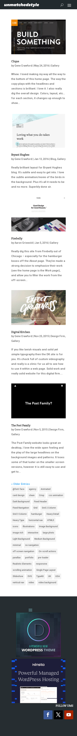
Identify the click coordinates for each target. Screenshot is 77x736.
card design (19, 495)
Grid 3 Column (20, 514)
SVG (30, 576)
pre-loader (43, 557)
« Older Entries (20, 484)
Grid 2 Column (49, 508)
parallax (17, 557)
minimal (17, 545)
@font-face (18, 489)
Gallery (55, 65)
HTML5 (50, 520)
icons (15, 526)
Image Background (48, 526)
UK (49, 576)
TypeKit (40, 576)
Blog (53, 159)
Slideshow (18, 576)
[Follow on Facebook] (48, 714)
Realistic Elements (22, 564)
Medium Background (44, 539)
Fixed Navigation (21, 508)
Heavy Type (18, 520)
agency (32, 489)
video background (47, 582)
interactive (33, 532)
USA (57, 576)
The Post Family (20, 425)
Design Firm (58, 336)
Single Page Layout (46, 570)
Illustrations (29, 526)
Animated (45, 489)
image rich (18, 532)
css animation (56, 495)
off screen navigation (23, 551)
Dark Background (21, 501)
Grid (35, 508)
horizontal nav (36, 520)
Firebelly (16, 238)
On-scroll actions (47, 551)
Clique (15, 61)
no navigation (32, 545)
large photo (48, 532)
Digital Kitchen (20, 332)
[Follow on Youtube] (68, 714)
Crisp (41, 495)
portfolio (29, 557)
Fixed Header (40, 501)
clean (32, 495)
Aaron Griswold (24, 242)
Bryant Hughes (20, 155)
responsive (41, 564)
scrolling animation (22, 570)
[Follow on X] (58, 714)
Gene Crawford (23, 65)
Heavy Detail (53, 514)
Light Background (21, 539)
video (31, 582)
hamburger (36, 514)
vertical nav (18, 582)
